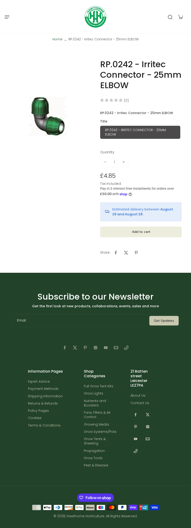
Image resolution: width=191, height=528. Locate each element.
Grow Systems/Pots (100, 432)
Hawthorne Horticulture (85, 516)
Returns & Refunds (43, 403)
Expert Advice (39, 381)
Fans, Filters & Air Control (97, 414)
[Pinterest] (85, 348)
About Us (137, 395)
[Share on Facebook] (116, 253)
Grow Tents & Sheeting (95, 441)
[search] (170, 16)
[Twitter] (75, 348)
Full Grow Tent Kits (98, 386)
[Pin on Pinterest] (136, 253)
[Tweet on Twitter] (126, 253)
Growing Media (96, 424)
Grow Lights (93, 393)
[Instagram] (95, 348)
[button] (141, 232)
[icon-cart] (180, 16)
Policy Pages (38, 411)
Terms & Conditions (44, 425)
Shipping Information (45, 396)
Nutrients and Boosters (95, 403)
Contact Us (139, 403)
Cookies (34, 418)
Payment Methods (43, 389)
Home (57, 39)
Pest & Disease (96, 465)
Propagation (94, 451)
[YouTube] (106, 348)
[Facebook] (65, 348)
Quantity (107, 152)
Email (21, 320)
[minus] (105, 162)
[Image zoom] (48, 116)
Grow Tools (93, 458)
